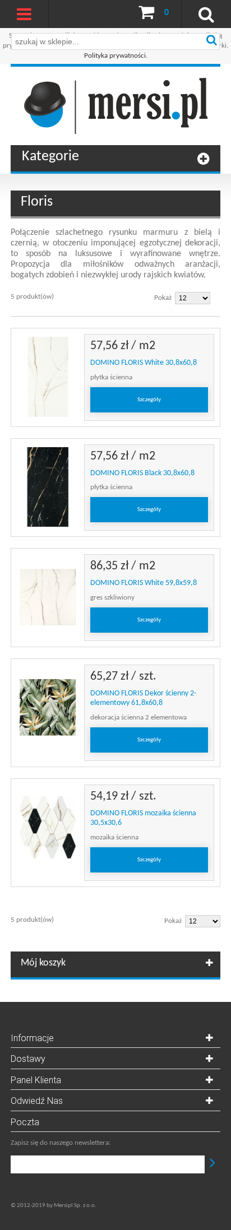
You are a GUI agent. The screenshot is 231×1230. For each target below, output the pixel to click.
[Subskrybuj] (212, 1164)
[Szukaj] (211, 41)
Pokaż (163, 297)
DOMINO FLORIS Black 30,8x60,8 (142, 473)
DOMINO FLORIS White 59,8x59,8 (143, 583)
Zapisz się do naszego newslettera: (60, 1143)
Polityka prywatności (115, 55)
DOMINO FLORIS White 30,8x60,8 (143, 363)
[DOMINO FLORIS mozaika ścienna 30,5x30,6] (47, 827)
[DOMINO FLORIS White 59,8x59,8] (47, 597)
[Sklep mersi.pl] (115, 106)
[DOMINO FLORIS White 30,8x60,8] (47, 377)
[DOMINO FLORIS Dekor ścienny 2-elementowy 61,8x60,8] (47, 707)
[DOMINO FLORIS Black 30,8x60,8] (47, 487)
